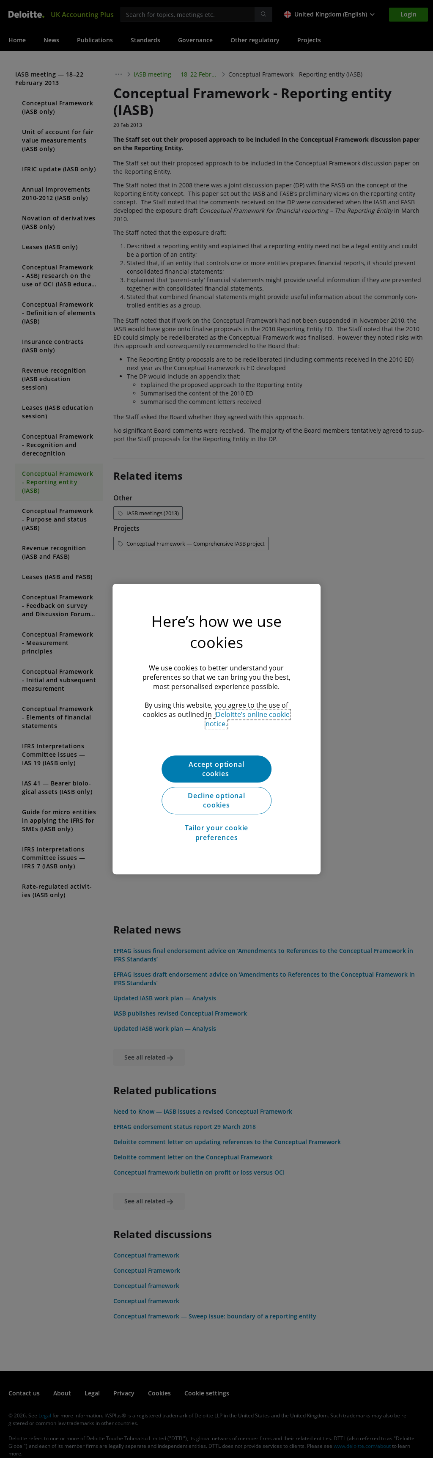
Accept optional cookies (216, 769)
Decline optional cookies (216, 800)
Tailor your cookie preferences (216, 832)
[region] (216, 729)
